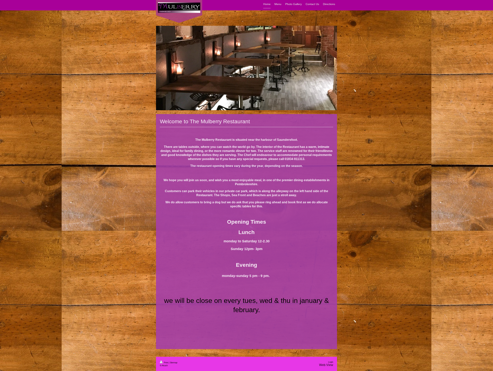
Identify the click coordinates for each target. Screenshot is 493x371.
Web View (326, 365)
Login (330, 362)
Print (166, 362)
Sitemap (173, 362)
